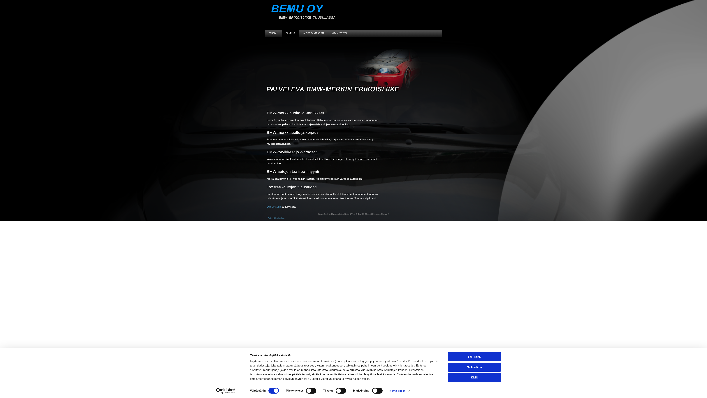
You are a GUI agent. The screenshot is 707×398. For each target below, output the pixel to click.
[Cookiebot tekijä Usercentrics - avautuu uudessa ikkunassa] (226, 391)
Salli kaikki (474, 356)
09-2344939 (367, 214)
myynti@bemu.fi (381, 214)
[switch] (311, 391)
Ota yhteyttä (339, 33)
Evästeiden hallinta (276, 218)
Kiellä (474, 377)
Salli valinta (474, 367)
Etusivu (273, 33)
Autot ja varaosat (313, 33)
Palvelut (290, 33)
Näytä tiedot (397, 390)
